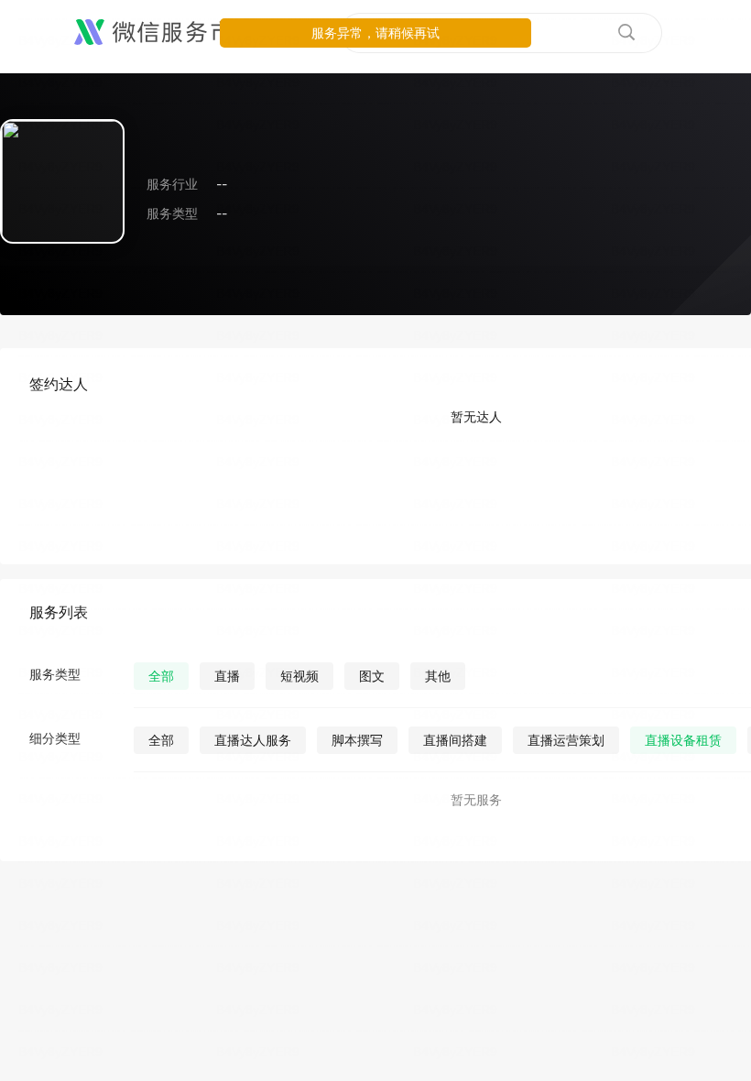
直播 (227, 675)
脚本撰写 (357, 740)
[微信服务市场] (164, 33)
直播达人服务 (252, 740)
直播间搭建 (455, 740)
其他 (438, 675)
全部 (161, 675)
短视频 (299, 675)
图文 (372, 675)
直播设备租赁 (683, 740)
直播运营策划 (566, 740)
